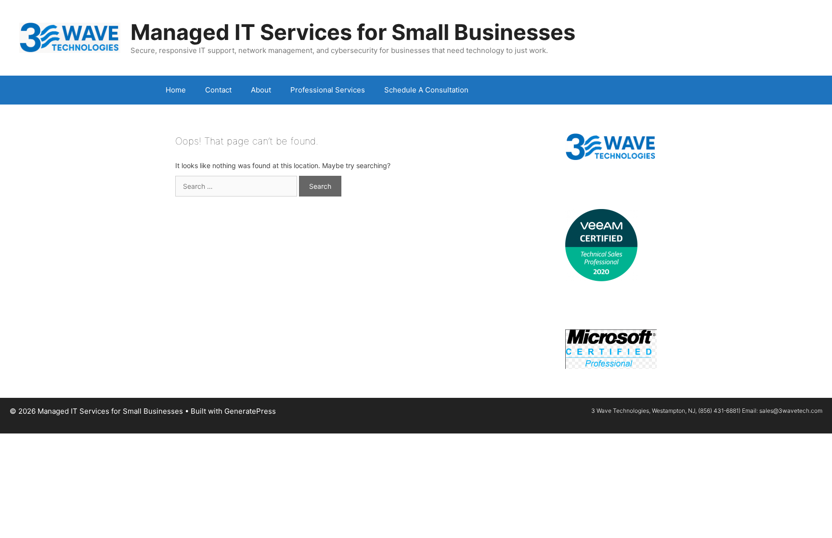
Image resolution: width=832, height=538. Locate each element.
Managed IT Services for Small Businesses (352, 32)
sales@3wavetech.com (790, 410)
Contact (218, 89)
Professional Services (327, 89)
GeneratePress (250, 411)
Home (176, 89)
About (261, 89)
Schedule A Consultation (426, 89)
